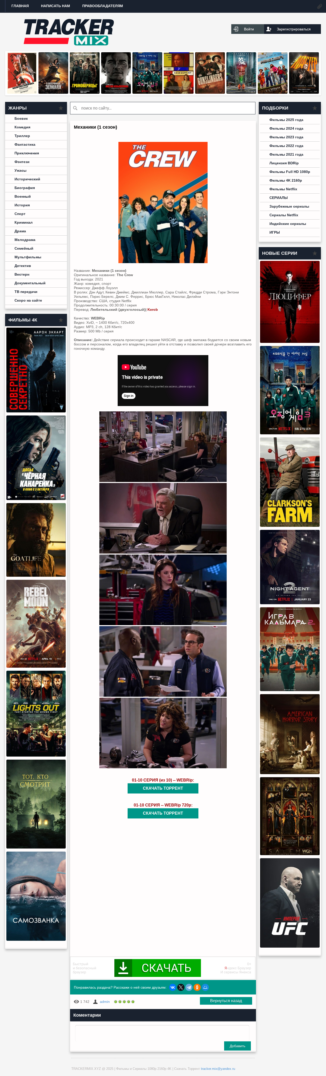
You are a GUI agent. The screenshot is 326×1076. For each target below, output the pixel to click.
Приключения (27, 153)
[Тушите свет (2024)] (36, 755)
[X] (180, 987)
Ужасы (20, 170)
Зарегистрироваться (294, 29)
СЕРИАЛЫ (278, 198)
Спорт (20, 214)
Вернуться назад (226, 1001)
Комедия (22, 127)
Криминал (24, 222)
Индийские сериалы (287, 224)
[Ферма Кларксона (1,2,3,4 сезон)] (290, 525)
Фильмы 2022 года (286, 146)
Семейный (24, 248)
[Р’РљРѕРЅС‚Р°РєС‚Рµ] (172, 987)
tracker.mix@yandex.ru (218, 1069)
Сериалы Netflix (283, 215)
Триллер (22, 136)
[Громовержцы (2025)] (85, 92)
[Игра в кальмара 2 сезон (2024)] (290, 690)
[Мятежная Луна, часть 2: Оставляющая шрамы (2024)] (36, 666)
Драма (20, 231)
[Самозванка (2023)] (36, 939)
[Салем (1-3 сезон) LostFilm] (290, 854)
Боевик (21, 118)
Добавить (237, 1046)
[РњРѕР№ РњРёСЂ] (205, 987)
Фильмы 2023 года (286, 137)
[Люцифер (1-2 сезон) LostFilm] (290, 342)
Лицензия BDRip (284, 163)
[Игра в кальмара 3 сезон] (147, 92)
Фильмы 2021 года (286, 154)
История (22, 205)
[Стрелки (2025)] (210, 92)
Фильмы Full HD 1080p (289, 172)
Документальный (30, 283)
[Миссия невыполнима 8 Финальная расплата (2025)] (116, 92)
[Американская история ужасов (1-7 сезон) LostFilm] (290, 773)
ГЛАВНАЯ (20, 6)
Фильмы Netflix (283, 189)
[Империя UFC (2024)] (290, 946)
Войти (249, 29)
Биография (25, 188)
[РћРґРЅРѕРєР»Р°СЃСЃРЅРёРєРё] (197, 987)
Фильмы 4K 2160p (285, 180)
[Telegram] (189, 987)
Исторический (27, 179)
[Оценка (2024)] (179, 92)
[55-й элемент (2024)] (241, 92)
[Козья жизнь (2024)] (36, 575)
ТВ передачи (26, 292)
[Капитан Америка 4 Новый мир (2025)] (22, 92)
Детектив (23, 266)
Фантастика (25, 144)
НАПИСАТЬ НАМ (55, 6)
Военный (23, 196)
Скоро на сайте (28, 300)
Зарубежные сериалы (289, 206)
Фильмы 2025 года (286, 120)
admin (105, 1002)
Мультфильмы (28, 257)
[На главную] (69, 32)
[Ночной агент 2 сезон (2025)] (290, 603)
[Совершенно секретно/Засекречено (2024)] (36, 411)
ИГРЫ (274, 232)
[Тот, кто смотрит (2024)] (36, 847)
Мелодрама (25, 240)
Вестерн (22, 274)
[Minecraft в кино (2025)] (273, 92)
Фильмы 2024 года (286, 128)
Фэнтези (22, 162)
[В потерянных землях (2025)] (53, 92)
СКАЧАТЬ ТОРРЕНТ (163, 788)
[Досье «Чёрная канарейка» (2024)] (36, 499)
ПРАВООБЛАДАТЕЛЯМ (102, 6)
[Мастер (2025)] (304, 92)
